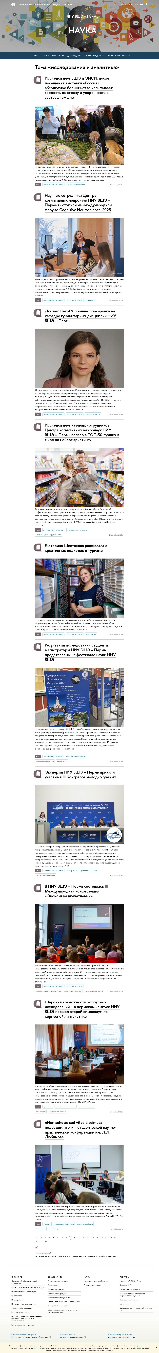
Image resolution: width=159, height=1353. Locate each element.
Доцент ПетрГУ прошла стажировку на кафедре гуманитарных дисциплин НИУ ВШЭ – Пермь (80, 315)
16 (102, 1237)
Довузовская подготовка (58, 1281)
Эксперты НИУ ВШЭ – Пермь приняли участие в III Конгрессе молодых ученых (80, 774)
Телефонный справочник (21, 1308)
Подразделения (17, 1300)
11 (79, 1237)
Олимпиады (52, 1285)
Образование (42, 4)
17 (106, 1237)
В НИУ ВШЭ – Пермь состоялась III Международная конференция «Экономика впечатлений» (76, 891)
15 (97, 1237)
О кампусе (17, 1277)
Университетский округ (57, 1306)
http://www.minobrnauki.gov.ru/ (24, 1334)
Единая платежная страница (22, 1325)
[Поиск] (152, 4)
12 (84, 1237)
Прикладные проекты (92, 1285)
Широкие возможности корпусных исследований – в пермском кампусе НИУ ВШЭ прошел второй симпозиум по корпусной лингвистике (82, 1009)
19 (115, 1237)
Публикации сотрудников (130, 1289)
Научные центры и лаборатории (97, 1281)
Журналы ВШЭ (125, 1285)
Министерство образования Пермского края (136, 1309)
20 (37, 1241)
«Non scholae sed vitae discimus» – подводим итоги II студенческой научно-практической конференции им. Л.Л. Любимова (80, 1129)
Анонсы (126, 56)
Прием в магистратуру (57, 1293)
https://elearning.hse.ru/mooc (120, 1334)
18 (111, 1237)
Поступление (25, 4)
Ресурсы (124, 1277)
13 (88, 1237)
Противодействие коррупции (23, 1291)
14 (93, 1237)
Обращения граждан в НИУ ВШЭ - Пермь (27, 1287)
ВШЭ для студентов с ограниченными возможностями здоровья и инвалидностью (26, 1318)
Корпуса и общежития (20, 1312)
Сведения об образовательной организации (24, 1282)
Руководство (16, 1296)
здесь (138, 1346)
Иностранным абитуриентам (59, 1297)
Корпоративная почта (129, 1300)
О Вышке (68, 4)
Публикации (113, 56)
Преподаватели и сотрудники (23, 1304)
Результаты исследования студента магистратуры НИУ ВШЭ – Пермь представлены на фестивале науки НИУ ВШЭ (80, 652)
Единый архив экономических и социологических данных (132, 1294)
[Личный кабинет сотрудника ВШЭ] (146, 4)
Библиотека (124, 1304)
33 (46, 1241)
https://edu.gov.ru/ (67, 1334)
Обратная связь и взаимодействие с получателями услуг (62, 1311)
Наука (56, 4)
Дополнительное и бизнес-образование (64, 1301)
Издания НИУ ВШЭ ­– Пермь (131, 1281)
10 (75, 1237)
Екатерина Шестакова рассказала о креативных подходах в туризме (76, 548)
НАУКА (82, 30)
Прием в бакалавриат (56, 1289)
